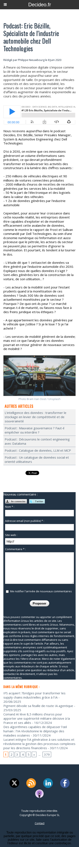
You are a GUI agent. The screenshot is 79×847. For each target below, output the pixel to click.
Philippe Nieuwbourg (31, 60)
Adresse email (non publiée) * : (24, 521)
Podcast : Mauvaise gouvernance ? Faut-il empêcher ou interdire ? (34, 430)
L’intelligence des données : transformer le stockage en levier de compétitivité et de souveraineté (35, 417)
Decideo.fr (39, 4)
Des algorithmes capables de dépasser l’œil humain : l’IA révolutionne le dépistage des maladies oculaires (35, 731)
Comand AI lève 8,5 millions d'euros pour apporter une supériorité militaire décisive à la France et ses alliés (36, 718)
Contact (39, 823)
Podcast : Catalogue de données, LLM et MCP (38, 450)
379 (47, 754)
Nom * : (9, 507)
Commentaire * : (15, 549)
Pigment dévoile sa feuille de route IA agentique (38, 706)
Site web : (11, 535)
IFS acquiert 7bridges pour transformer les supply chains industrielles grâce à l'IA (34, 695)
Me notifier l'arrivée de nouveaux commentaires (41, 591)
